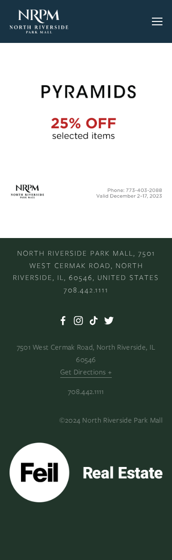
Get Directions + (86, 372)
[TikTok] (93, 320)
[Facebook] (63, 320)
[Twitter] (109, 320)
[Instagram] (78, 320)
